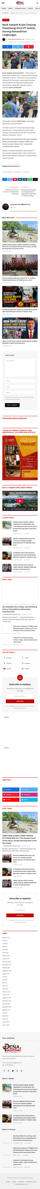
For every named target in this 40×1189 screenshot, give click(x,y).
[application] (20, 501)
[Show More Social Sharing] (36, 47)
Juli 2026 (4, 940)
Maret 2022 (5, 1016)
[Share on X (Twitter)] (18, 47)
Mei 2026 (4, 946)
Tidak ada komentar (24, 42)
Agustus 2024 (6, 1010)
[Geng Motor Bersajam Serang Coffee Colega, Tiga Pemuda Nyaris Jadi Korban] (6, 640)
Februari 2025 (6, 992)
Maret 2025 (5, 989)
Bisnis (30, 8)
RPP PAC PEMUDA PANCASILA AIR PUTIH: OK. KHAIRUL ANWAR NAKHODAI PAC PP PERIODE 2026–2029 (19, 279)
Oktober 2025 (6, 968)
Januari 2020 (5, 1025)
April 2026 (5, 949)
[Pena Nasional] (20, 3)
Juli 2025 (4, 977)
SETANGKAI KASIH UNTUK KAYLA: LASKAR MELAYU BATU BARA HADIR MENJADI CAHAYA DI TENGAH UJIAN (19, 310)
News (11, 8)
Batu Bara (6, 20)
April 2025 (5, 986)
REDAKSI (8, 1182)
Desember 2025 (6, 962)
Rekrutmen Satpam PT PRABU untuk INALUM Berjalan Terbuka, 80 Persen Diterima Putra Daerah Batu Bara (25, 628)
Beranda (13, 13)
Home (4, 8)
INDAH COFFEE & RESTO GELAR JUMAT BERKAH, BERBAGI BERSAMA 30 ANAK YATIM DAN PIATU (20, 342)
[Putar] (5, 509)
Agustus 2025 (5, 974)
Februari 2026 (6, 955)
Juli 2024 (4, 1013)
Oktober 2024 (6, 1004)
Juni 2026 (5, 943)
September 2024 (6, 1007)
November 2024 (6, 1001)
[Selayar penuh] (35, 509)
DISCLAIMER (21, 1182)
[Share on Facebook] (7, 47)
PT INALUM (26, 172)
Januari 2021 (5, 1022)
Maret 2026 (5, 952)
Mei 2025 (4, 983)
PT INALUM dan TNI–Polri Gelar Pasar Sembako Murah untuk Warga (11, 192)
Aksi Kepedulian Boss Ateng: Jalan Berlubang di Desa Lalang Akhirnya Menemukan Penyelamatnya (19, 609)
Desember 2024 (6, 998)
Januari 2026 (5, 958)
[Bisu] (32, 509)
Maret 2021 (5, 1019)
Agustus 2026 (6, 937)
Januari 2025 (5, 995)
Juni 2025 (4, 980)
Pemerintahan (20, 8)
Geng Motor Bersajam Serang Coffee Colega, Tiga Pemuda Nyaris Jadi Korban (25, 640)
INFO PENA (17, 172)
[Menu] (3, 3)
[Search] (37, 3)
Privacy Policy (17, 708)
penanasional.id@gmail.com (16, 39)
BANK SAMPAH (7, 172)
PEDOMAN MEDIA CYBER (21, 1184)
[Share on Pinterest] (29, 47)
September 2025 (6, 971)
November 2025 (6, 965)
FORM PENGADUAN (31, 1182)
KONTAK (14, 1182)
